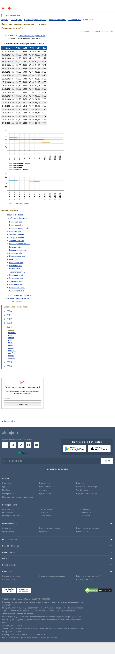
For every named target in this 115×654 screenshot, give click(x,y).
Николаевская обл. (17, 256)
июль (10, 345)
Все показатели (13, 15)
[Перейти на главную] (8, 8)
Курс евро (80, 483)
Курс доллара (44, 483)
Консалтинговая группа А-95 (32, 35)
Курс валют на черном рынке (88, 528)
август (11, 348)
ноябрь (11, 356)
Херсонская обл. (16, 278)
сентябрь (12, 350)
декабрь (11, 358)
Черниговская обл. (17, 287)
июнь (10, 343)
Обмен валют (7, 528)
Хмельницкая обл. (17, 281)
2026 (9, 366)
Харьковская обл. (16, 275)
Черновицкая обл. (16, 291)
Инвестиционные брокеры (86, 487)
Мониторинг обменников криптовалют (17, 497)
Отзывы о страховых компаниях (52, 576)
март (10, 335)
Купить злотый (82, 532)
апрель (11, 338)
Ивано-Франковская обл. (19, 244)
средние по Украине (16, 215)
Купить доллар (8, 532)
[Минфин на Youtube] (36, 445)
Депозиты (43, 490)
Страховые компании (84, 580)
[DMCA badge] (99, 591)
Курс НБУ (6, 487)
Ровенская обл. (15, 266)
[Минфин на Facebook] (5, 445)
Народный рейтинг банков (86, 494)
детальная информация (18, 298)
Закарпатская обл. (17, 237)
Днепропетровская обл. (19, 228)
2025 (9, 362)
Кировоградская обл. (18, 250)
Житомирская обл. (17, 234)
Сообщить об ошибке (57, 469)
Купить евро (44, 532)
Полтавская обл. (16, 263)
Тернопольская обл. (17, 272)
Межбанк (6, 490)
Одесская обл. (15, 259)
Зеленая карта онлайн (11, 576)
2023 (9, 323)
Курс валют (6, 483)
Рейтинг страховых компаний (88, 576)
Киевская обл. (15, 247)
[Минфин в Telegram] (13, 445)
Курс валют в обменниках (49, 528)
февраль (12, 333)
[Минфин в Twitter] (21, 445)
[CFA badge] (38, 591)
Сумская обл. (15, 269)
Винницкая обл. (15, 222)
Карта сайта (9, 421)
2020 (9, 311)
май (10, 340)
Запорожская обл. (16, 241)
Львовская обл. (15, 253)
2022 (9, 319)
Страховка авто (8, 580)
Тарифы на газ (82, 490)
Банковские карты (46, 487)
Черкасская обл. (16, 284)
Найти (107, 461)
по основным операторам (19, 295)
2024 (9, 327)
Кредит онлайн (45, 494)
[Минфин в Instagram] (28, 445)
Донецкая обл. (15, 231)
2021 (9, 315)
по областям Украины (17, 218)
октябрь (11, 353)
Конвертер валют (9, 494)
